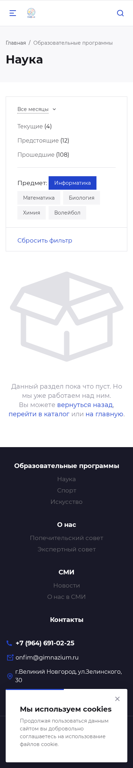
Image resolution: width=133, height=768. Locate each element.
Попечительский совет (66, 537)
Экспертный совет (67, 549)
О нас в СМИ (66, 596)
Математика (39, 198)
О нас (66, 525)
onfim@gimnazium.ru (47, 657)
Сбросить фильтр (44, 240)
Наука (66, 479)
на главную (104, 414)
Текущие (30, 126)
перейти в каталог (39, 414)
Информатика (72, 183)
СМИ (66, 572)
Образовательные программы (66, 466)
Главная (16, 43)
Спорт (66, 490)
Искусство (66, 501)
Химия (31, 213)
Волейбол (67, 213)
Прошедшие (36, 154)
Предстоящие (38, 140)
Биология (81, 198)
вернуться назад (85, 405)
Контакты (66, 620)
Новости (66, 585)
